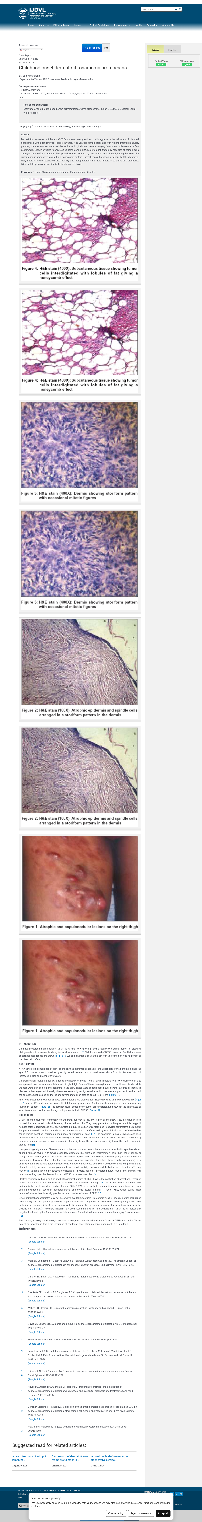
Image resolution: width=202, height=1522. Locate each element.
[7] (94, 1134)
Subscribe (152, 25)
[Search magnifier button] (180, 9)
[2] (83, 1052)
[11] (102, 1189)
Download (172, 50)
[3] (56, 1055)
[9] (95, 1174)
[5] (62, 1055)
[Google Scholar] (36, 1241)
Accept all (163, 1513)
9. (22, 1351)
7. (22, 1323)
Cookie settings (116, 1513)
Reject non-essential (141, 1513)
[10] (101, 1182)
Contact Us (168, 25)
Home (31, 25)
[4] (59, 1055)
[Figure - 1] (114, 1095)
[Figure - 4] (94, 1110)
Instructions (120, 25)
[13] (21, 1215)
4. (22, 1276)
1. (22, 1237)
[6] (65, 1055)
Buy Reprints (93, 47)
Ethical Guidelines (99, 25)
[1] (80, 1052)
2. (22, 1249)
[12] (99, 1193)
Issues (77, 25)
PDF (106, 48)
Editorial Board (61, 25)
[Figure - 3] (44, 1106)
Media (138, 25)
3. (22, 1260)
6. (22, 1308)
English (25, 49)
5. (22, 1292)
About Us (44, 25)
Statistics (155, 50)
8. (22, 1339)
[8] (28, 1170)
